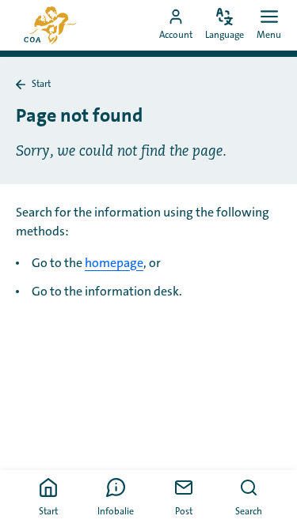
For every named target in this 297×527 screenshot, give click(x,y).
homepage (114, 263)
